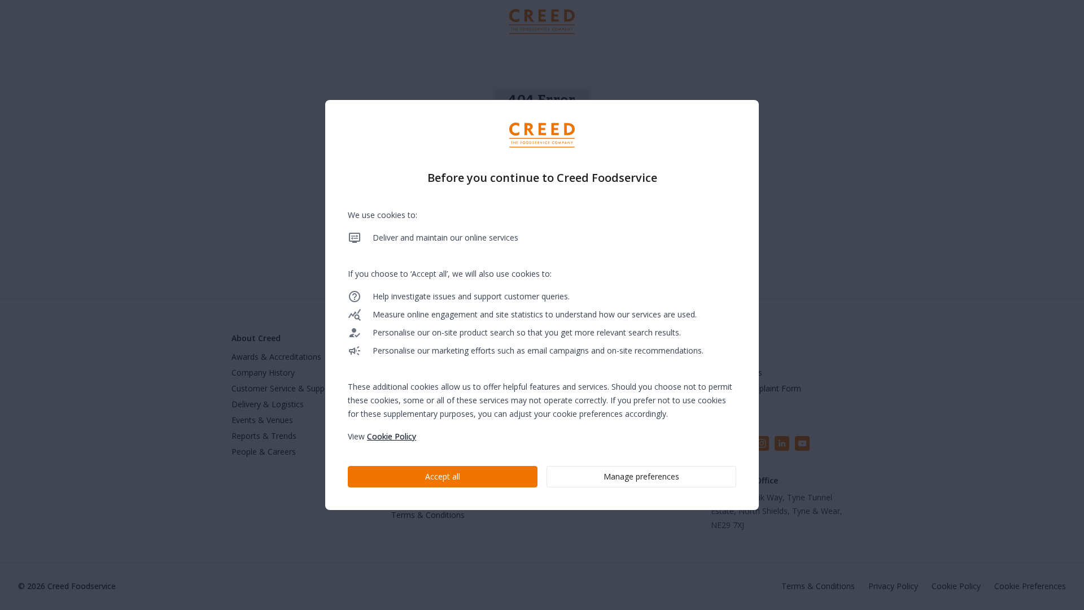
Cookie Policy (391, 436)
